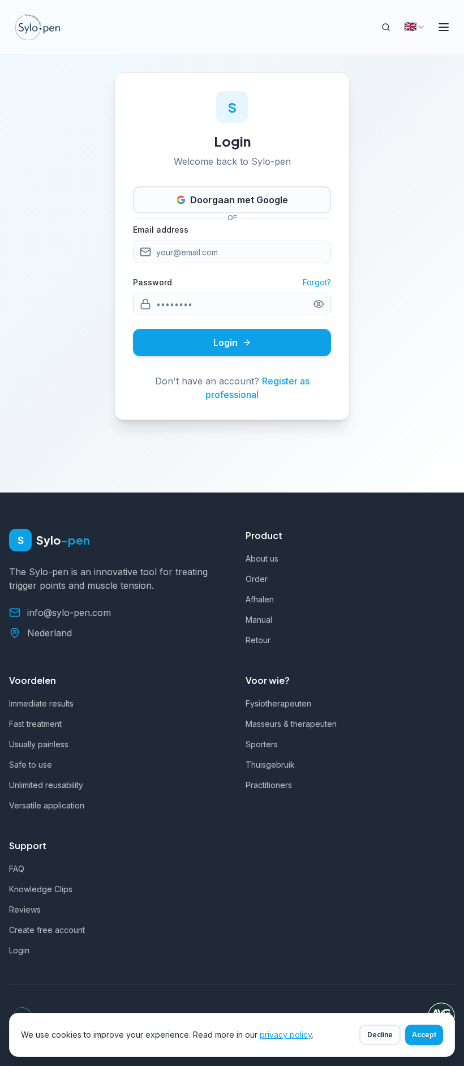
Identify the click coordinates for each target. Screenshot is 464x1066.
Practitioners (269, 785)
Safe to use (30, 764)
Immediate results (41, 703)
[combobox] (414, 27)
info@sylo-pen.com (69, 612)
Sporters (262, 744)
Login (225, 342)
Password (152, 282)
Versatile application (46, 805)
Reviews (25, 909)
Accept (424, 1034)
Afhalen (260, 599)
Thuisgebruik (270, 764)
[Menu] (443, 27)
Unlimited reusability (46, 785)
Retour (258, 640)
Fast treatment (35, 724)
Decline (380, 1034)
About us (262, 558)
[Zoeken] (386, 27)
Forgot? (317, 282)
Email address (160, 229)
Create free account (47, 930)
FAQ (16, 869)
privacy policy (286, 1034)
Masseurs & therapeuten (291, 724)
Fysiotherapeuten (278, 703)
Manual (259, 619)
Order (257, 579)
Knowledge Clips (40, 889)
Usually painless (38, 744)
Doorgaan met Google (239, 200)
